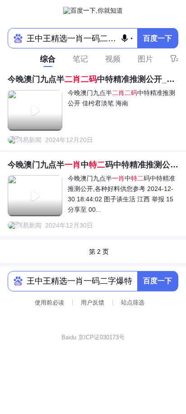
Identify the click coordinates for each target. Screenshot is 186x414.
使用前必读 (49, 302)
